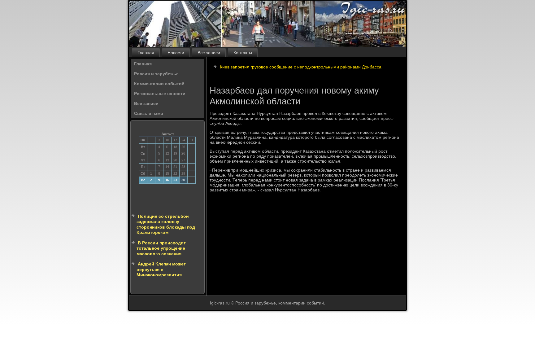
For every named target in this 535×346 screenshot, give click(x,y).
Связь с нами (148, 113)
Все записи (209, 52)
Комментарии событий (159, 83)
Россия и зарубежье (156, 73)
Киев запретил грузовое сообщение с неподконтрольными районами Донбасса (300, 66)
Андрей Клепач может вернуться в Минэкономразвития (161, 269)
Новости (175, 52)
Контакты (242, 52)
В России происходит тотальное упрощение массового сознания (161, 248)
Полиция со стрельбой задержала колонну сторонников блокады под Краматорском (166, 224)
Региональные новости (159, 93)
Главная (145, 52)
